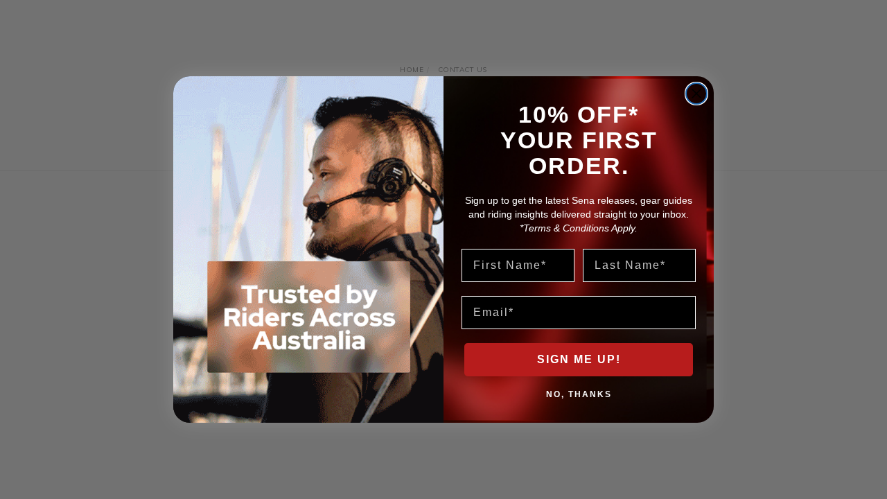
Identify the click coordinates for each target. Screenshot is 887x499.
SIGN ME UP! (579, 359)
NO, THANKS (579, 393)
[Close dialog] (696, 93)
